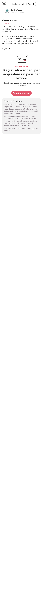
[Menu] (39, 4)
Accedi (31, 4)
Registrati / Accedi (21, 93)
